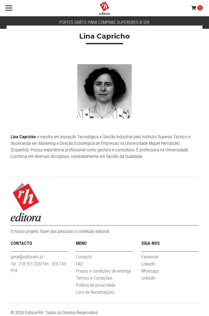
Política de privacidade (95, 285)
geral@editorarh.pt (27, 256)
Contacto (84, 256)
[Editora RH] (104, 8)
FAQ (79, 264)
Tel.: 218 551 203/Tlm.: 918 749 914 (38, 267)
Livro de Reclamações (95, 292)
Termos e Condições (94, 278)
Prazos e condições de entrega (103, 271)
